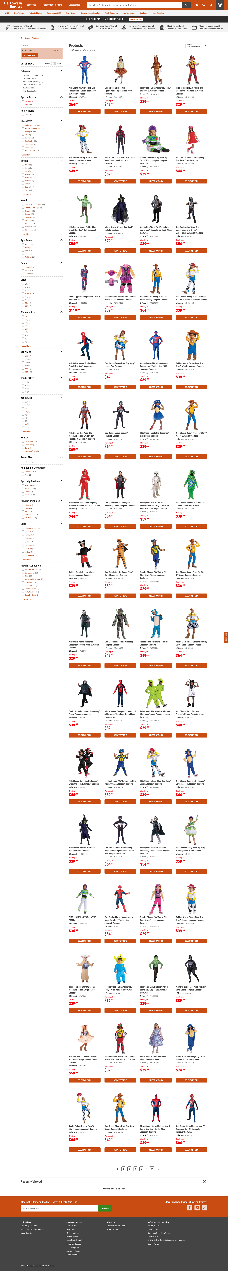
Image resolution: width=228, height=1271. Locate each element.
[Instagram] (197, 1208)
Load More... (27, 154)
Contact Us (71, 1225)
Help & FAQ (70, 1229)
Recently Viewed (31, 1181)
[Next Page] (158, 1168)
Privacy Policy (153, 1225)
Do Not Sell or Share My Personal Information (166, 1240)
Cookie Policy (153, 1244)
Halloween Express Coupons (32, 1229)
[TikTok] (204, 1208)
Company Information (116, 1225)
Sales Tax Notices (73, 1244)
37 (152, 1169)
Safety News (153, 1236)
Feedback (225, 637)
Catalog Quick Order (29, 1225)
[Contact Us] (203, 5)
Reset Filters (56, 50)
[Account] (211, 5)
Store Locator (112, 1229)
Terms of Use (153, 1229)
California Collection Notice (159, 1233)
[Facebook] (189, 1208)
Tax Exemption (72, 1247)
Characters (31, 55)
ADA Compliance (73, 1251)
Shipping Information (75, 1240)
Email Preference (73, 1254)
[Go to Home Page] (22, 38)
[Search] (186, 5)
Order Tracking (72, 1233)
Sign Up (105, 1208)
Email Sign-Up (26, 1233)
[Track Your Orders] (196, 5)
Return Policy (72, 1236)
